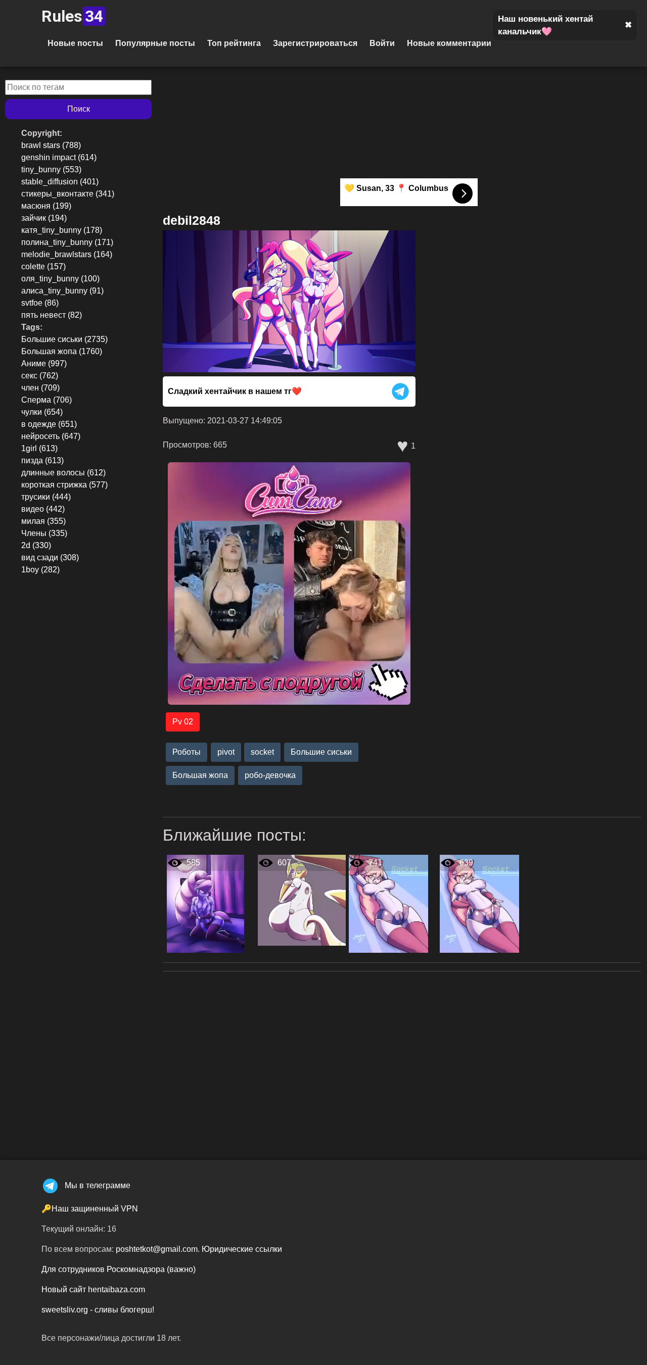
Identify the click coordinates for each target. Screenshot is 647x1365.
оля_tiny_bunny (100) (60, 278)
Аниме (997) (44, 363)
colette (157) (43, 266)
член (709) (40, 387)
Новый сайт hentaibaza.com (93, 1289)
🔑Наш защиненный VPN (89, 1208)
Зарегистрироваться (315, 43)
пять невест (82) (51, 315)
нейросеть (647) (50, 436)
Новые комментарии (449, 43)
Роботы (186, 752)
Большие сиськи (321, 752)
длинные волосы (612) (63, 472)
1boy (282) (40, 569)
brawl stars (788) (51, 145)
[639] (479, 903)
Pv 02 (182, 721)
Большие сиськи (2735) (64, 339)
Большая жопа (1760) (61, 351)
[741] (388, 903)
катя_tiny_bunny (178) (61, 230)
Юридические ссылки (242, 1249)
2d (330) (36, 545)
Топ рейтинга (234, 43)
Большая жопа (200, 775)
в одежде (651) (49, 424)
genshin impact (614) (59, 157)
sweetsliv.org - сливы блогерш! (97, 1309)
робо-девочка (270, 775)
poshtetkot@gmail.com (157, 1249)
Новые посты (75, 43)
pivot (226, 752)
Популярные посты (155, 43)
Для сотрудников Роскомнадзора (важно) (118, 1269)
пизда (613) (42, 460)
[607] (302, 900)
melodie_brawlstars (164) (66, 254)
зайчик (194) (44, 218)
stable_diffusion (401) (60, 181)
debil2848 (191, 220)
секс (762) (39, 375)
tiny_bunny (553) (51, 169)
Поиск (78, 109)
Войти (382, 43)
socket (262, 752)
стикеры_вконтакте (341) (67, 193)
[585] (205, 903)
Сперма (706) (46, 400)
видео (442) (43, 509)
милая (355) (43, 521)
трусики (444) (46, 497)
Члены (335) (44, 533)
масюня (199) (46, 206)
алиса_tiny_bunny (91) (62, 290)
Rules (72, 16)
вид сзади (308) (50, 557)
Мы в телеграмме (97, 1185)
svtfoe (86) (40, 303)
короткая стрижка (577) (64, 484)
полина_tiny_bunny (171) (67, 242)
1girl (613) (39, 448)
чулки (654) (42, 412)
